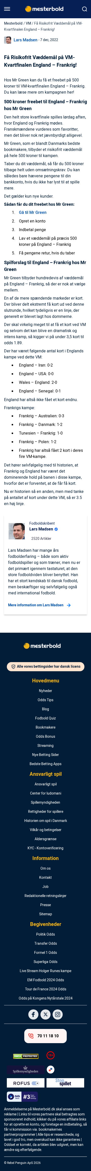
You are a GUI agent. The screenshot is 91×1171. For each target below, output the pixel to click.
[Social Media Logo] (33, 1014)
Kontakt (45, 877)
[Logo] (45, 647)
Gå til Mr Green (33, 213)
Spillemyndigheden (45, 802)
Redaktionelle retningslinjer (45, 896)
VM (28, 23)
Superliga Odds (45, 962)
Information (45, 858)
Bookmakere (45, 727)
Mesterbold (13, 23)
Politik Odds (45, 934)
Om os (45, 868)
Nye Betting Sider (45, 754)
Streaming (45, 745)
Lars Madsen (25, 40)
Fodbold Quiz (45, 718)
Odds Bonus (45, 736)
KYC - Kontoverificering (45, 848)
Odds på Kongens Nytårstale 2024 (46, 998)
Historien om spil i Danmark (45, 820)
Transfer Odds (45, 943)
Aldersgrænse (45, 839)
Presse (45, 905)
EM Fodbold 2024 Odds (45, 980)
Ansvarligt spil (46, 774)
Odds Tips (45, 700)
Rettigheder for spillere (45, 811)
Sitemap (45, 914)
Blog (45, 709)
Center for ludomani (45, 793)
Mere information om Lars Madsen (35, 605)
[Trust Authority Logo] (25, 1069)
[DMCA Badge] (25, 1056)
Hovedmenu (45, 680)
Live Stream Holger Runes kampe (45, 971)
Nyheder (45, 691)
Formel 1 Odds (45, 952)
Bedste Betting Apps (45, 764)
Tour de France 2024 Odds (45, 989)
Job (45, 886)
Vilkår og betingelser (45, 830)
